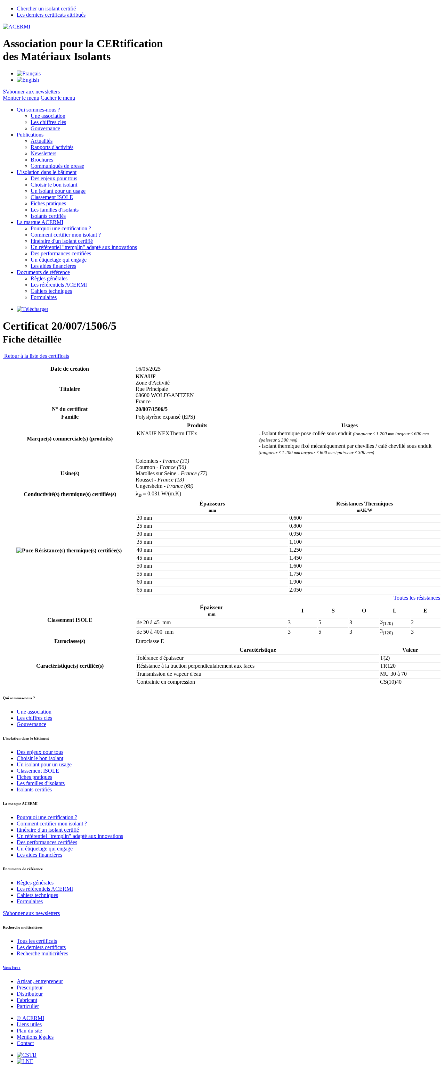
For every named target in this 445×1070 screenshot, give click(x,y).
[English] (28, 80)
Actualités (41, 141)
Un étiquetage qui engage (59, 260)
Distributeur (30, 994)
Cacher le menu (58, 98)
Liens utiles (29, 1024)
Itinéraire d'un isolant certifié (62, 241)
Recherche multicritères (42, 953)
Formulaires (44, 297)
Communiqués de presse (57, 166)
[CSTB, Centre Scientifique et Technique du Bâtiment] (27, 1055)
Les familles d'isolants (55, 210)
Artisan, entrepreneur (40, 981)
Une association (48, 116)
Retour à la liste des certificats (36, 356)
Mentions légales (35, 1037)
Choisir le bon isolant (54, 185)
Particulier (28, 1006)
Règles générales (49, 278)
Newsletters (43, 153)
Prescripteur (30, 987)
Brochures (42, 160)
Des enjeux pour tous (54, 178)
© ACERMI (30, 1018)
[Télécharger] (32, 309)
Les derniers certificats (41, 947)
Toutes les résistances (417, 598)
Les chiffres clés (48, 122)
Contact (25, 1043)
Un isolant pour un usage (58, 191)
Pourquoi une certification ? (61, 228)
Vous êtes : (12, 967)
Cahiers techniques (51, 291)
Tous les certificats (37, 941)
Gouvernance (45, 128)
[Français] (29, 73)
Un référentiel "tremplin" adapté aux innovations (84, 247)
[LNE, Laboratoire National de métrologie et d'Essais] (25, 1061)
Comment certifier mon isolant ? (66, 235)
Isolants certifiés (48, 216)
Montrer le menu (21, 98)
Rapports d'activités (52, 147)
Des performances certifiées (61, 253)
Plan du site (29, 1031)
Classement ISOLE (52, 197)
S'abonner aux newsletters (31, 913)
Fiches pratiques (48, 203)
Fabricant (27, 1000)
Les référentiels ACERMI (59, 285)
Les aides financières (53, 266)
